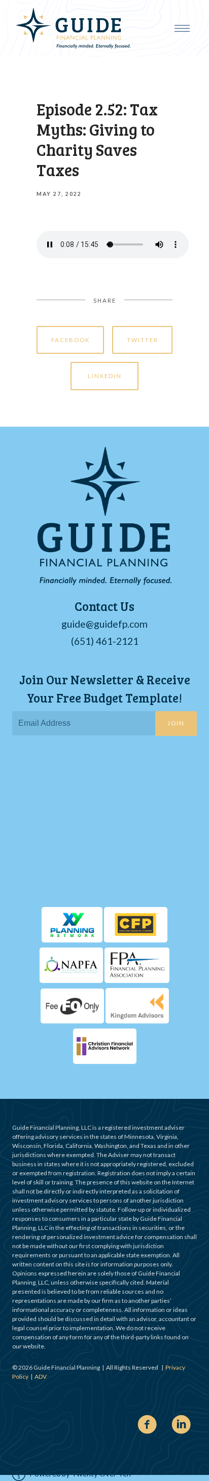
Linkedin (105, 376)
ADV (40, 1376)
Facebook (70, 340)
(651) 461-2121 (104, 641)
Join (176, 723)
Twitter (142, 340)
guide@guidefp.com (104, 624)
